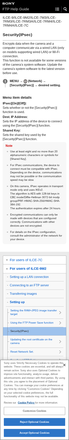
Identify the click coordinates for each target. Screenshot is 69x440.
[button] (65, 9)
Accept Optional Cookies (34, 432)
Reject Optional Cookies (34, 422)
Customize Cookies (34, 410)
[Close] (64, 365)
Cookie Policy (26, 402)
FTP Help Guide (15, 9)
